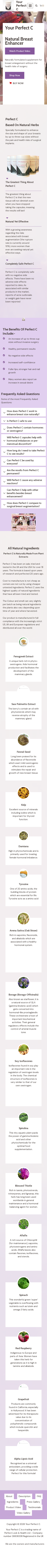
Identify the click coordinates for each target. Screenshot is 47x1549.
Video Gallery (23, 1512)
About (9, 1496)
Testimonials (34, 1507)
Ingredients (12, 1501)
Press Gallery (33, 1501)
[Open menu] (30, 5)
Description (24, 1496)
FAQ (39, 1496)
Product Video (13, 1507)
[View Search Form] (36, 5)
